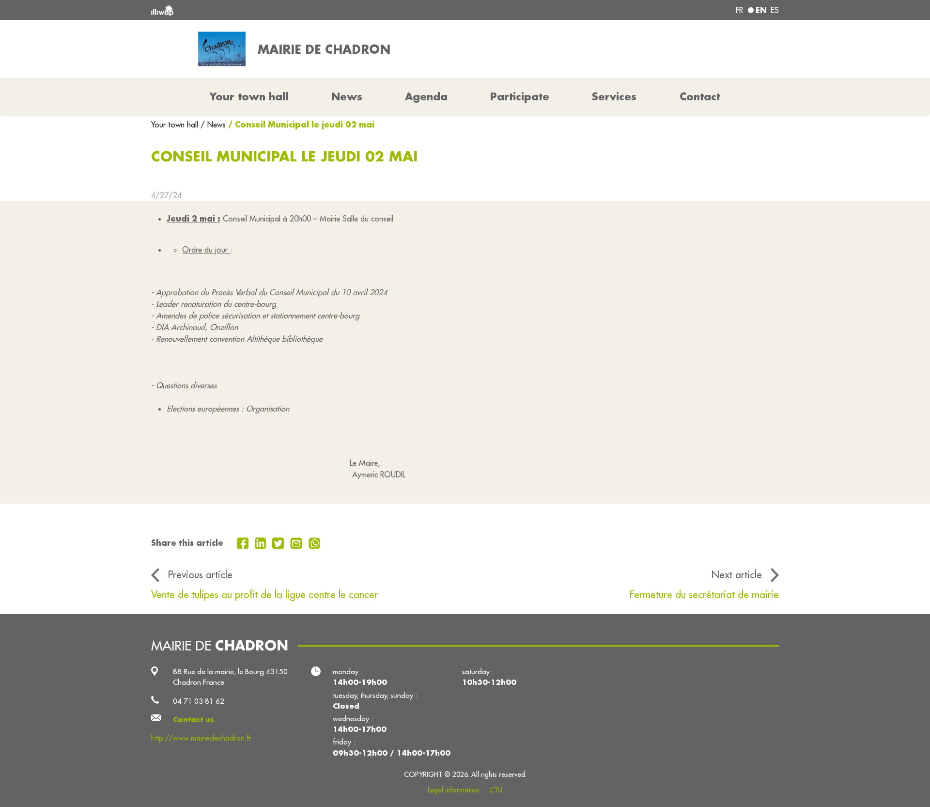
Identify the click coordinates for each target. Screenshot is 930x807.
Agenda (426, 96)
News (346, 96)
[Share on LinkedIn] (262, 542)
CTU (495, 790)
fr (739, 10)
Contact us (193, 719)
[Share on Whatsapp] (315, 542)
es (775, 10)
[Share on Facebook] (244, 542)
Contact (700, 96)
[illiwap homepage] (278, 10)
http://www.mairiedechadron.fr (201, 738)
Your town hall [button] (249, 96)
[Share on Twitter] (279, 542)
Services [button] (614, 96)
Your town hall (176, 124)
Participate (519, 96)
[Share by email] (297, 542)
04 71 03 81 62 (198, 701)
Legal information (454, 790)
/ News (213, 124)
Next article (737, 574)
